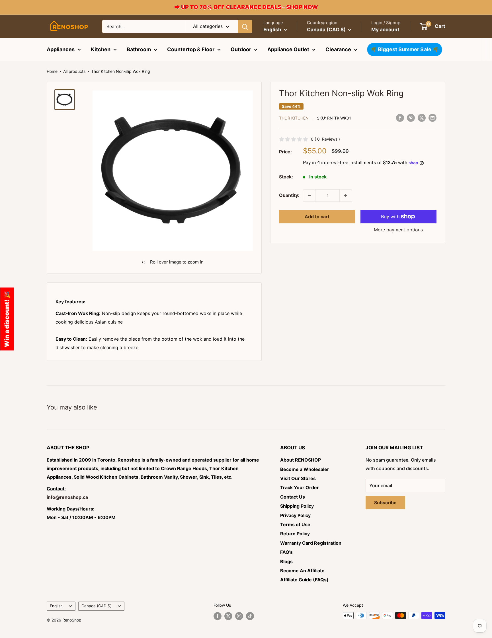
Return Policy (295, 533)
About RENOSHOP (300, 460)
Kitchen (100, 49)
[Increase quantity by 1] (346, 195)
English (56, 606)
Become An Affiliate (302, 570)
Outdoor (241, 49)
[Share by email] (432, 117)
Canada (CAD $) (96, 606)
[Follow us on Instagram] (239, 616)
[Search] (245, 26)
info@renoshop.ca (67, 497)
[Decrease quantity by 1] (309, 195)
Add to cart (317, 216)
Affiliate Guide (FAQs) (304, 580)
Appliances (61, 49)
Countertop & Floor (190, 49)
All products (74, 71)
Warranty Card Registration (310, 543)
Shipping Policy (297, 506)
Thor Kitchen (294, 118)
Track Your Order (299, 487)
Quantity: (289, 195)
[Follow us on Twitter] (228, 616)
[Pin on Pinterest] (411, 117)
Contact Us (292, 497)
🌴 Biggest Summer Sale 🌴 (404, 49)
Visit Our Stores (298, 478)
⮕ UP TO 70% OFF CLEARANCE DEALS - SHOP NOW (246, 7)
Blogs (286, 561)
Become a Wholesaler (304, 469)
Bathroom (139, 49)
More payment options (398, 229)
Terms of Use (295, 524)
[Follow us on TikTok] (250, 616)
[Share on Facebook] (400, 117)
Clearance (338, 49)
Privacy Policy (295, 515)
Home (52, 71)
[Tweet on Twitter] (422, 117)
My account (385, 29)
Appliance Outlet (288, 49)
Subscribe (385, 502)
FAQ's (286, 552)
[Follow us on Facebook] (218, 616)
